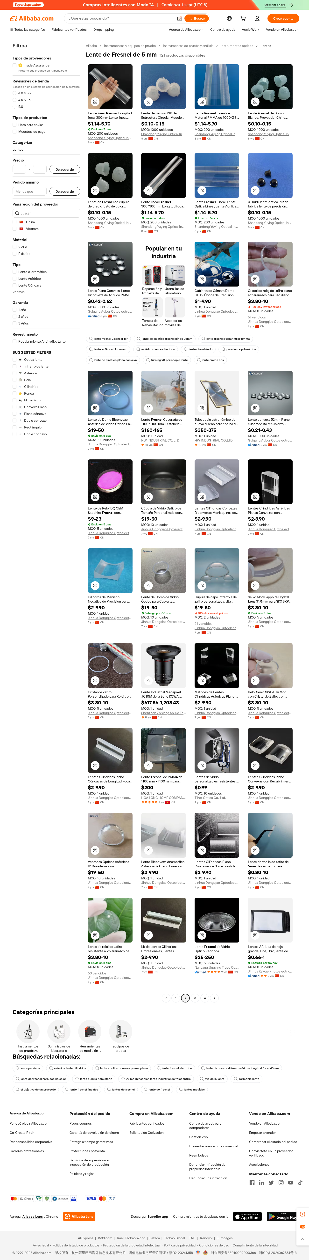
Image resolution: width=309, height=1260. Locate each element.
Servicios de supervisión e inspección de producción (89, 1162)
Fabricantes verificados (146, 1123)
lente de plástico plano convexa (115, 360)
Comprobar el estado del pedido (273, 1142)
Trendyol (205, 1238)
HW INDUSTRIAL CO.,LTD (160, 440)
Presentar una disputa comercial (213, 1146)
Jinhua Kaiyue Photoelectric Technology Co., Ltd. (270, 971)
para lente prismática (241, 349)
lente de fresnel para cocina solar (43, 1079)
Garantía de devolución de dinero (94, 1133)
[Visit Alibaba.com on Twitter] (271, 1183)
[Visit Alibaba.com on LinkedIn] (262, 1183)
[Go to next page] (214, 998)
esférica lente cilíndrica (70, 1068)
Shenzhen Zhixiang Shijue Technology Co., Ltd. (163, 713)
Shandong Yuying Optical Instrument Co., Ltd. (110, 138)
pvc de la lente (215, 1079)
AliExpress (85, 1238)
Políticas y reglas (82, 1174)
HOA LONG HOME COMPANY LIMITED (163, 798)
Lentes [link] (265, 46)
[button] (180, 18)
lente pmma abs (213, 360)
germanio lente (249, 1079)
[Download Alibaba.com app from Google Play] (283, 1216)
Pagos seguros (81, 1123)
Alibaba (91, 46)
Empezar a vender (262, 1133)
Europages (225, 1238)
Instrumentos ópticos (237, 46)
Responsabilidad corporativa (31, 1142)
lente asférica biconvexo (110, 349)
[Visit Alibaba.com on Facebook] (252, 1183)
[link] (302, 1214)
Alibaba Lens (32, 1216)
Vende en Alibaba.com (265, 1123)
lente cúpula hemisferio (96, 1079)
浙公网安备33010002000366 (233, 1253)
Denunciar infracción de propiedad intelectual (207, 1167)
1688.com (105, 1238)
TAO (192, 1238)
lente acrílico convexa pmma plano (124, 1068)
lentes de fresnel (123, 1089)
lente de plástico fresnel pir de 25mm (167, 338)
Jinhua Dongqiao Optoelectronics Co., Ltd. (217, 311)
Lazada (154, 1238)
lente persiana (30, 1068)
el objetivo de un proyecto (38, 1089)
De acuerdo (65, 169)
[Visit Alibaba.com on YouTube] (291, 1183)
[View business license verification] (198, 1252)
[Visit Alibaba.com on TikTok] (300, 1183)
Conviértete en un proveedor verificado (271, 1153)
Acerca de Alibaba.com (28, 1113)
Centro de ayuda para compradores (205, 1125)
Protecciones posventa (87, 1151)
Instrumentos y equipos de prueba (130, 46)
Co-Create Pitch (22, 1133)
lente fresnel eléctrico (177, 1068)
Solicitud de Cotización (146, 1133)
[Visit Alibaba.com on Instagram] (281, 1183)
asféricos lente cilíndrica (158, 349)
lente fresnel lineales (84, 1089)
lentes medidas (194, 1089)
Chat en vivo (198, 1137)
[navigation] (46, 522)
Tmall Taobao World (130, 1238)
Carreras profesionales (27, 1151)
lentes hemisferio (200, 349)
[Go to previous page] (166, 998)
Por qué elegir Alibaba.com (29, 1123)
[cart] (244, 19)
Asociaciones (259, 1164)
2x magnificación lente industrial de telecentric (158, 1079)
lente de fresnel (159, 1089)
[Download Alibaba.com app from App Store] (247, 1216)
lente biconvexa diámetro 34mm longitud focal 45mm (242, 1068)
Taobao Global (174, 1238)
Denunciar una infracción (208, 1178)
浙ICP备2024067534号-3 (278, 1253)
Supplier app (157, 1216)
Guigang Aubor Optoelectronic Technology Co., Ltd (110, 311)
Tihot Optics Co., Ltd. (210, 798)
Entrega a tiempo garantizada (91, 1142)
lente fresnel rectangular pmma (228, 338)
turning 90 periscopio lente (169, 360)
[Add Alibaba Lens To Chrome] (79, 1216)
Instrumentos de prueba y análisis (188, 46)
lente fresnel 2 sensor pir (111, 338)
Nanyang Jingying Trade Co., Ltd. (217, 967)
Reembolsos (198, 1155)
